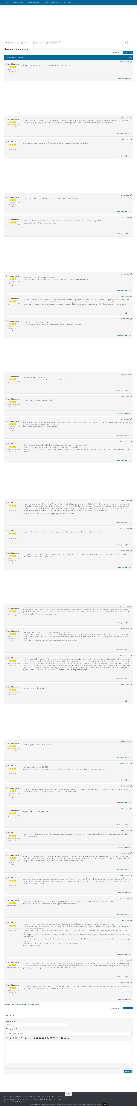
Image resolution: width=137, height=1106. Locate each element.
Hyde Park (67, 3)
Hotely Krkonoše (33, 1099)
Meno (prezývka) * (11, 1021)
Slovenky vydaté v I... (54, 42)
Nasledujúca (127, 52)
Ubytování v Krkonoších (15, 1097)
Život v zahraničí (17, 3)
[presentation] (7, 1038)
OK (105, 1104)
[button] (7, 1038)
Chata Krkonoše (22, 1099)
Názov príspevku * (11, 1029)
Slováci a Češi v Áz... (40, 42)
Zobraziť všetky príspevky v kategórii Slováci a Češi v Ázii (22, 1005)
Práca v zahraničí (33, 3)
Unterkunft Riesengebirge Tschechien (36, 1097)
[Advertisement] (68, 21)
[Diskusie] (6, 42)
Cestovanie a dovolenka (52, 3)
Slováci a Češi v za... (15, 42)
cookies (56, 1104)
